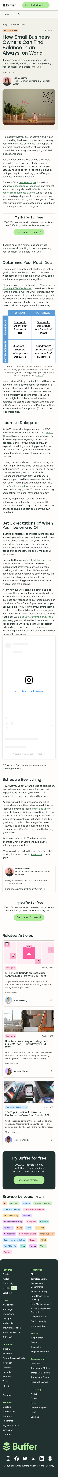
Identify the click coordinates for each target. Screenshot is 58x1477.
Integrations (8, 1314)
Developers (8, 1430)
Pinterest (7, 1376)
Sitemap (35, 1416)
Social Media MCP (11, 1332)
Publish (6, 1278)
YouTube (7, 1395)
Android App (9, 1323)
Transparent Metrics (40, 1368)
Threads (6, 1381)
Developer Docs (39, 1326)
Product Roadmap (39, 1382)
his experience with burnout (24, 185)
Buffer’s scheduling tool (15, 486)
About (34, 1393)
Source (39, 375)
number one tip (38, 808)
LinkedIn (7, 1367)
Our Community (38, 1321)
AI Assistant (8, 1304)
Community (8, 1283)
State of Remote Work (29, 143)
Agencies (7, 1416)
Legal (33, 1412)
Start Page (7, 1309)
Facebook (7, 1353)
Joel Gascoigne (27, 182)
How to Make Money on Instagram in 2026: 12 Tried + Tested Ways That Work (27, 1044)
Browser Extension (12, 1327)
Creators (7, 1407)
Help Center (37, 1337)
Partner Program (39, 1407)
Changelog (36, 1347)
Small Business (18, 24)
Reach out (36, 854)
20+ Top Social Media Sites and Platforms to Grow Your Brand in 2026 (28, 1114)
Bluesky (6, 1348)
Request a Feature (40, 1351)
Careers (35, 1398)
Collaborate (8, 1292)
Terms (41, 1465)
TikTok (6, 1385)
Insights (9, 1288)
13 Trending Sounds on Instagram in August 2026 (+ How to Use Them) (26, 974)
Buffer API (7, 1337)
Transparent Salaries (40, 1377)
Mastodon (7, 1372)
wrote (49, 432)
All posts (40, 1197)
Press (33, 1403)
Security (50, 1465)
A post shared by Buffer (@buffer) (29, 754)
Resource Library (39, 1291)
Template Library (39, 1278)
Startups (7, 1434)
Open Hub (36, 1363)
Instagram (7, 1362)
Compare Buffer (39, 1316)
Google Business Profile (14, 1358)
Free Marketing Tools (41, 1304)
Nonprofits (8, 1420)
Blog (5, 24)
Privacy (32, 1465)
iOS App (7, 1318)
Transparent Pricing (40, 1372)
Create (6, 1274)
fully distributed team (40, 560)
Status (34, 1342)
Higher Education (11, 1425)
